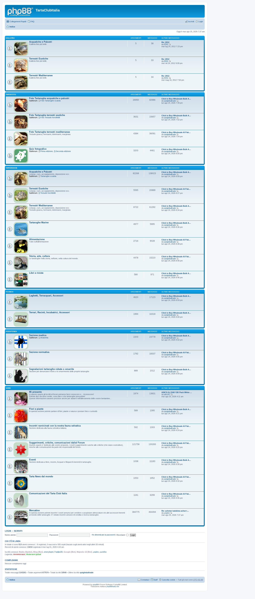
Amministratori (19, 554)
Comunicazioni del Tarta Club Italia (48, 493)
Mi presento (35, 392)
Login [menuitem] (200, 21)
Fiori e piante (36, 409)
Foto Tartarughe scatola (50, 101)
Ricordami (121, 535)
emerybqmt (48, 552)
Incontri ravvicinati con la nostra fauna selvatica (55, 425)
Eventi (32, 459)
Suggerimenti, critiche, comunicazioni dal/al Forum (57, 442)
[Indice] (21, 11)
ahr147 (167, 394)
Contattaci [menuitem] (145, 580)
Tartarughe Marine (39, 222)
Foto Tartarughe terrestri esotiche (47, 115)
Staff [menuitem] (156, 580)
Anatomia (44, 338)
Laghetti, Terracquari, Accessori (46, 295)
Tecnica (9, 292)
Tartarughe (11, 168)
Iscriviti (18, 531)
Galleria (10, 38)
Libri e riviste (36, 273)
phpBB (95, 584)
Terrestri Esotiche (38, 58)
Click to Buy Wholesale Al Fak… (176, 132)
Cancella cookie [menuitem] (168, 580)
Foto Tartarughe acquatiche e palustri (49, 98)
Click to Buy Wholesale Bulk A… (176, 99)
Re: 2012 (165, 42)
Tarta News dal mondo (41, 476)
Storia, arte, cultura (39, 256)
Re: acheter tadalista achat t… (175, 511)
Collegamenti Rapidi (18, 21)
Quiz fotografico (37, 149)
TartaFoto (11, 94)
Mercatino (34, 510)
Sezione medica (37, 335)
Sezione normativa (39, 352)
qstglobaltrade (170, 101)
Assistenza (11, 331)
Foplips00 (58, 552)
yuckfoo (103, 552)
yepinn (167, 513)
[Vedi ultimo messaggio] (170, 44)
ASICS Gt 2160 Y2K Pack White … (177, 392)
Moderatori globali (33, 554)
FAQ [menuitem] (32, 21)
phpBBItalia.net (113, 586)
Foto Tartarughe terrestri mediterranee (49, 132)
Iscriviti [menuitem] (191, 21)
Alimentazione (37, 239)
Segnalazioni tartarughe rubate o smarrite (51, 369)
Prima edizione (46, 151)
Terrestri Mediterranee (41, 75)
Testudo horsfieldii (48, 193)
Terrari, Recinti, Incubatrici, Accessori (49, 312)
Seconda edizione (63, 151)
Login (8, 531)
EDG (166, 44)
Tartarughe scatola (48, 176)
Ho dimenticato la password (103, 535)
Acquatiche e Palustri (40, 42)
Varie (8, 388)
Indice (12, 27)
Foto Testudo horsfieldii (50, 117)
